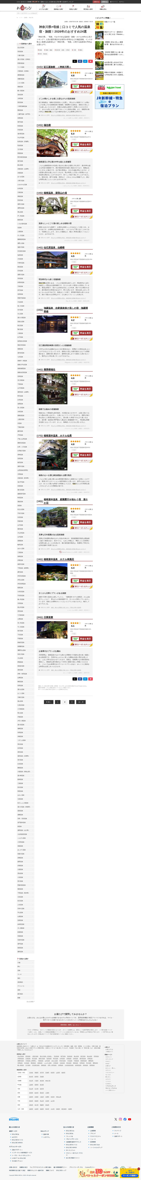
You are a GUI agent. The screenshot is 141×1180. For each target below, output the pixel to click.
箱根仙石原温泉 (22, 372)
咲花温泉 (20, 497)
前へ (49, 702)
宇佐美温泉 (21, 595)
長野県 (36, 1084)
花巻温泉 (20, 118)
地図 (74, 81)
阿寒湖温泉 (21, 63)
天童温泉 (20, 192)
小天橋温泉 (21, 709)
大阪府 (42, 1097)
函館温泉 (20, 86)
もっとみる (30, 1001)
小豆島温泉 (21, 842)
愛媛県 (42, 1105)
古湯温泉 (20, 869)
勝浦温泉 (20, 767)
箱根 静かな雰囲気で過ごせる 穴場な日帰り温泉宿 (66, 607)
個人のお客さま (14, 1127)
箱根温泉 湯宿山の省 (55, 192)
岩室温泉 (20, 486)
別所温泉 (20, 458)
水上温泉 (20, 313)
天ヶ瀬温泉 (21, 928)
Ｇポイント (109, 1057)
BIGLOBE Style (95, 1145)
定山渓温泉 (21, 47)
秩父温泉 (20, 325)
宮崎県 (58, 1109)
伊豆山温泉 (21, 580)
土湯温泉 (20, 231)
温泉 (19, 970)
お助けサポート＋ (17, 1150)
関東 (19, 998)
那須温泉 (20, 267)
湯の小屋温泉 (22, 317)
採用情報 (93, 1142)
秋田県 (52, 1072)
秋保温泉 (20, 126)
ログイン (121, 2)
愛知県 (42, 1093)
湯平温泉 (20, 944)
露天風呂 (20, 994)
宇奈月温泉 (21, 513)
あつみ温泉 (21, 176)
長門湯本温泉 (22, 822)
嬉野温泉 (20, 861)
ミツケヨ (108, 1081)
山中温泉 (20, 525)
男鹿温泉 (20, 153)
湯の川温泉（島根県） (24, 807)
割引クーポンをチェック (83, 92)
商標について (50, 1170)
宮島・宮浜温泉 (22, 818)
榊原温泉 (20, 681)
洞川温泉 (20, 760)
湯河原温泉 (21, 353)
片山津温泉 (21, 533)
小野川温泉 (21, 180)
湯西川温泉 (21, 274)
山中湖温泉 (21, 388)
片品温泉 (20, 302)
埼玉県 (31, 1080)
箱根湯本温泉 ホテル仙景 (58, 435)
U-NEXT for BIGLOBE (19, 1158)
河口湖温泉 (21, 380)
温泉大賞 (46, 1134)
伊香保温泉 (21, 282)
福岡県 (31, 1109)
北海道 (31, 1072)
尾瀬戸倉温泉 (22, 298)
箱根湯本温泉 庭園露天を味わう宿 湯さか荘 (66, 501)
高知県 (47, 1105)
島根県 (36, 1101)
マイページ (114, 2)
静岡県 (31, 1093)
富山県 (31, 1089)
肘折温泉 (20, 200)
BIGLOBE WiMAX (17, 1143)
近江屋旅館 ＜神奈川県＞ (57, 67)
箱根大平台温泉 (22, 364)
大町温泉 (20, 411)
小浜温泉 (20, 877)
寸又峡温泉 (21, 615)
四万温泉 (20, 290)
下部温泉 (20, 384)
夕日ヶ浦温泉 (22, 720)
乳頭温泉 (20, 145)
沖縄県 (70, 1109)
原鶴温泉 (20, 857)
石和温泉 (20, 376)
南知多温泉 (21, 666)
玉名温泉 (20, 897)
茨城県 (42, 1076)
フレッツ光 (69, 1136)
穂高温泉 (20, 462)
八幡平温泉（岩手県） (24, 114)
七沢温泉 (20, 357)
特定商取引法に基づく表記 (17, 1170)
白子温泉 (20, 337)
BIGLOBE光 (15, 1134)
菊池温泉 (20, 889)
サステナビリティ (95, 1136)
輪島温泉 (20, 544)
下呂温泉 (20, 634)
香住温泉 (20, 744)
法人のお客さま (68, 1127)
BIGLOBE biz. (70, 1131)
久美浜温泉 (21, 705)
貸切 (19, 990)
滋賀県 (31, 1097)
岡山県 (42, 1101)
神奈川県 (47, 1080)
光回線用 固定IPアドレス (73, 1142)
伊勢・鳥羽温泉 (22, 674)
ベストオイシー (110, 1072)
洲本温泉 (20, 752)
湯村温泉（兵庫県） (24, 756)
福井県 (42, 1089)
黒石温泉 (20, 102)
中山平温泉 (21, 137)
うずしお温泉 (22, 740)
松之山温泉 (21, 509)
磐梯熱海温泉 (22, 239)
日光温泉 (20, 270)
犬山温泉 (20, 658)
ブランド (93, 1133)
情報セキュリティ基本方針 (36, 1170)
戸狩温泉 (20, 435)
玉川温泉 (20, 149)
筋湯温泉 (20, 932)
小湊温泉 (20, 333)
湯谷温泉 (20, 670)
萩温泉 (20, 826)
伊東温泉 (20, 560)
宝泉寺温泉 (21, 940)
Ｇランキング (109, 1059)
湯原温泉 (20, 810)
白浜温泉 (20, 764)
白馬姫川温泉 (22, 450)
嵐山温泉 (20, 701)
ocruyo (107, 1063)
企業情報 (90, 1127)
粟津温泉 (20, 529)
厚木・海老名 (43, 54)
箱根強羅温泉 (22, 368)
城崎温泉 (20, 728)
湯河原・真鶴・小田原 (63, 50)
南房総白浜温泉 (22, 341)
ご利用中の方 (116, 1127)
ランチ (20, 974)
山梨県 (31, 1084)
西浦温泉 (20, 662)
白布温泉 (20, 188)
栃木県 (31, 1076)
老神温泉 (20, 294)
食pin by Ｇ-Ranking (111, 1088)
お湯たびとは (109, 1049)
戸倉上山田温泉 (22, 439)
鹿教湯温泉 (21, 415)
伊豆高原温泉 (22, 576)
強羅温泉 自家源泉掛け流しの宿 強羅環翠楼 (66, 310)
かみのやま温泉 (22, 184)
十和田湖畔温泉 (22, 106)
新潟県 (42, 1084)
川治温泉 (20, 259)
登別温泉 (20, 51)
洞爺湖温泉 (21, 79)
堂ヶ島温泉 (21, 623)
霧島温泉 (20, 951)
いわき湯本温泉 (22, 223)
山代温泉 (20, 537)
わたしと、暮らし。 (111, 1068)
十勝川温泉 (21, 55)
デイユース (21, 986)
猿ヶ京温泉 (21, 306)
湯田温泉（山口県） (24, 830)
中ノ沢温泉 (21, 235)
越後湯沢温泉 (22, 493)
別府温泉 (20, 920)
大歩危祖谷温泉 (22, 834)
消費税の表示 (23, 1167)
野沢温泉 (20, 396)
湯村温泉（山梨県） (24, 392)
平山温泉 (20, 912)
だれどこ (108, 1061)
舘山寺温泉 (21, 607)
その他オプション (17, 1161)
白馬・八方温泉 (22, 447)
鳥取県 (31, 1101)
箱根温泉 (20, 349)
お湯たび (108, 1065)
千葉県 (36, 1080)
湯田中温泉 (21, 466)
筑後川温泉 (21, 854)
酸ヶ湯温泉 (21, 90)
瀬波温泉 (20, 501)
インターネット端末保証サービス (22, 1152)
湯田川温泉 (21, 204)
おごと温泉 (21, 693)
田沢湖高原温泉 (22, 157)
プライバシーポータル (76, 1167)
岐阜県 (36, 1093)
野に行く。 (109, 1077)
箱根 (40, 50)
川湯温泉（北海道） (24, 71)
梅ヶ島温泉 (21, 599)
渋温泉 (20, 423)
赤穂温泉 (20, 736)
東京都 (42, 1080)
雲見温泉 (20, 611)
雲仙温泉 (20, 873)
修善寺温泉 (21, 564)
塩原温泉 (20, 255)
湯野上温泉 (21, 243)
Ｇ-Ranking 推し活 (111, 1086)
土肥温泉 (20, 619)
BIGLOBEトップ (61, 1170)
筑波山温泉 (21, 321)
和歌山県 (58, 1097)
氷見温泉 (20, 517)
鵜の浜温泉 (21, 490)
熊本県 (47, 1109)
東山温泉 (20, 212)
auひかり (14, 1137)
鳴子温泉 (20, 122)
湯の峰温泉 (21, 775)
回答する (96, 2)
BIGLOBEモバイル (17, 1140)
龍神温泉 (20, 779)
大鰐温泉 (20, 98)
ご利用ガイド (109, 1051)
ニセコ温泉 (21, 83)
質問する (104, 2)
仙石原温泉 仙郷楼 (54, 247)
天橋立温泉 (21, 697)
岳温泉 (20, 227)
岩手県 (42, 1072)
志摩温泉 (20, 677)
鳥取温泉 (20, 791)
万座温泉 (20, 286)
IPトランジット (70, 1150)
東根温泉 (20, 196)
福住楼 (47, 125)
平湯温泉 (20, 638)
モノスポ (108, 1074)
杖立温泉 (20, 900)
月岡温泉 (20, 474)
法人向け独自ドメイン (73, 1158)
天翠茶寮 (48, 617)
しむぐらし (46, 1137)
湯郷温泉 (20, 814)
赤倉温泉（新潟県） (24, 478)
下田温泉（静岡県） (24, 568)
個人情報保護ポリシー (60, 1167)
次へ (80, 702)
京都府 (36, 1097)
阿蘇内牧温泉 (22, 885)
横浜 (81, 50)
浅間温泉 (20, 403)
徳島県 (31, 1105)
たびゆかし (109, 1083)
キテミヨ (108, 1070)
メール (116, 1133)
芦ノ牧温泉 (21, 216)
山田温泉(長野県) (23, 470)
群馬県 (36, 1076)
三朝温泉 (20, 783)
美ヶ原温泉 (21, 407)
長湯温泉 (20, 936)
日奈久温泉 (21, 908)
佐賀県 (36, 1109)
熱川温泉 (20, 630)
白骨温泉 (20, 400)
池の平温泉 (21, 482)
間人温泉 (20, 713)
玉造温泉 (20, 799)
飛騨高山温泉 (22, 650)
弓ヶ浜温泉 (21, 627)
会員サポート (118, 1136)
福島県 (63, 1072)
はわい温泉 (21, 795)
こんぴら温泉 (22, 838)
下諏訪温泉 (21, 427)
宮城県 (47, 1072)
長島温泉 (20, 685)
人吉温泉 (20, 904)
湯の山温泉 (21, 689)
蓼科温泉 (20, 431)
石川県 (36, 1089)
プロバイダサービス (72, 1139)
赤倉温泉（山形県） (24, 169)
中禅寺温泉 (21, 263)
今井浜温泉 (21, 591)
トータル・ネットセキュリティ (21, 1155)
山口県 (52, 1101)
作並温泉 (20, 129)
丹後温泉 (20, 717)
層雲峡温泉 (21, 75)
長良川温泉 (21, 654)
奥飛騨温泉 (21, 646)
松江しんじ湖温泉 (23, 803)
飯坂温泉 (20, 220)
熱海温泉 (20, 556)
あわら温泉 (21, 548)
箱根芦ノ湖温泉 (22, 360)
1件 (80, 198)
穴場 (19, 962)
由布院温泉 (21, 924)
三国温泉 (20, 552)
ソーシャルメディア (96, 1147)
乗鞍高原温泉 (22, 443)
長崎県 (42, 1109)
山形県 (58, 1072)
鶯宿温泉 (20, 110)
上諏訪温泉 (21, 419)
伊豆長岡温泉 (22, 584)
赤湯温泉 (20, 173)
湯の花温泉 (21, 724)
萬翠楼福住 (49, 369)
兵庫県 (47, 1097)
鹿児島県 (63, 1109)
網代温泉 (20, 572)
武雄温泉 (20, 865)
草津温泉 (20, 278)
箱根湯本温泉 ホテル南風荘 (59, 559)
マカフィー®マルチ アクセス (74, 1154)
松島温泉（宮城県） (24, 141)
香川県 (36, 1105)
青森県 (36, 1072)
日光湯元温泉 (22, 251)
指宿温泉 (20, 948)
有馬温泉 (20, 732)
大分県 (52, 1109)
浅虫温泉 (20, 94)
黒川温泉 (20, 881)
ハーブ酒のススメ (110, 1090)
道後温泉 (20, 846)
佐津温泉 (20, 748)
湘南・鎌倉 (49, 50)
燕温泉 (20, 505)
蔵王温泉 (20, 161)
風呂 (19, 978)
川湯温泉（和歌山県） (24, 771)
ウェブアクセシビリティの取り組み (40, 1167)
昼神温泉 (20, 454)
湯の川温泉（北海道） (24, 59)
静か (19, 966)
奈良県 (52, 1097)
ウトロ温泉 (21, 67)
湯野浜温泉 (21, 208)
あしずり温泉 (22, 850)
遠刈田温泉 (21, 133)
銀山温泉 (20, 165)
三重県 (47, 1093)
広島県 (47, 1101)
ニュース (93, 1139)
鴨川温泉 (20, 329)
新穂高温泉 (21, 642)
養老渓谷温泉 (22, 345)
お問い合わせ (13, 1167)
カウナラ (108, 1079)
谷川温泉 (20, 310)
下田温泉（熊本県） (24, 893)
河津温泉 (20, 603)
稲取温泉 (20, 587)
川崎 (74, 50)
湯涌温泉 (20, 540)
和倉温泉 (20, 521)
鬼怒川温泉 (21, 247)
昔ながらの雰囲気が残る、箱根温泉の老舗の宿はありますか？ (68, 115)
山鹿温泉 (20, 916)
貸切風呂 (20, 982)
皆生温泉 (20, 787)
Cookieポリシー (90, 1167)
